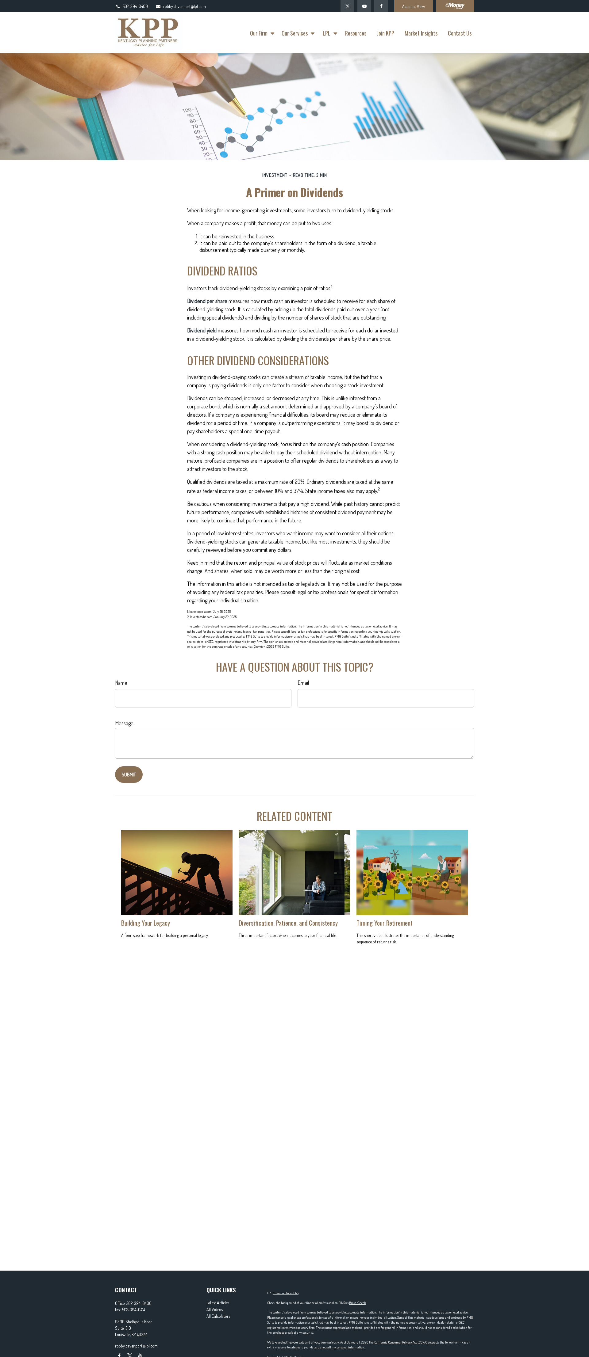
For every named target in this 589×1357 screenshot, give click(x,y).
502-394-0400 (135, 6)
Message (124, 723)
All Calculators (218, 1316)
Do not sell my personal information (341, 1347)
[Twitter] (347, 6)
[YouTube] (364, 6)
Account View (413, 6)
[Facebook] (381, 6)
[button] (261, 33)
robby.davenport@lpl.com (184, 6)
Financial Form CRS (285, 1293)
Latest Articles (217, 1302)
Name (121, 682)
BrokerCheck (357, 1303)
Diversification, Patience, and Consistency (288, 922)
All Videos (214, 1309)
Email (303, 682)
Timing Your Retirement (384, 922)
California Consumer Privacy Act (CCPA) (400, 1342)
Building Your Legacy (145, 922)
